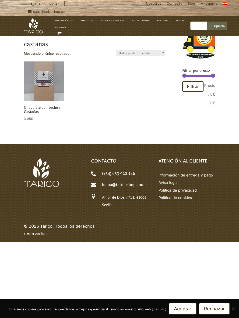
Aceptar (182, 308)
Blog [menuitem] (191, 3)
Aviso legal (168, 182)
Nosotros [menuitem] (154, 3)
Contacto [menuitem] (175, 3)
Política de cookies (175, 197)
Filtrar (193, 86)
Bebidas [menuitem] (85, 20)
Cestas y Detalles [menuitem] (140, 20)
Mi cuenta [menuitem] (209, 3)
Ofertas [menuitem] (180, 20)
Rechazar (214, 308)
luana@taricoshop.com (123, 184)
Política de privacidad (177, 190)
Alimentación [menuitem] (62, 20)
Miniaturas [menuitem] (163, 20)
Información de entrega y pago (185, 175)
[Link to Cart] (60, 33)
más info (159, 309)
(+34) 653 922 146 (118, 173)
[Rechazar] (233, 308)
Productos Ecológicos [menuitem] (113, 20)
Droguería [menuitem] (60, 27)
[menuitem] (225, 4)
